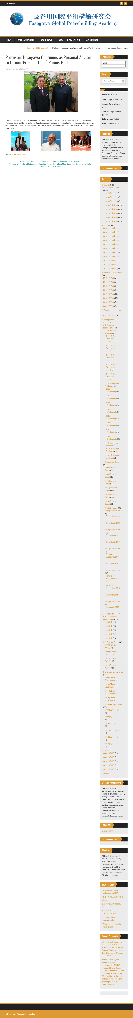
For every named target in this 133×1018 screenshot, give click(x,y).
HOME (9, 39)
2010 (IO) (108, 630)
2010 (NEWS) (109, 761)
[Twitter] (125, 3)
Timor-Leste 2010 (113, 542)
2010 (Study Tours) (112, 529)
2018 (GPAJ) (108, 298)
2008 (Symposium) (112, 709)
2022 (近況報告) (110, 264)
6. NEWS (105, 750)
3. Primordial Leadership (112, 310)
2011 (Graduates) (111, 403)
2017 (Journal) (109, 244)
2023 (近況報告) (110, 268)
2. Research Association (112, 272)
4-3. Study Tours (110, 508)
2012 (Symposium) (112, 737)
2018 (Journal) (109, 248)
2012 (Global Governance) (110, 699)
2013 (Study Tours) (112, 601)
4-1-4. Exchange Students (111, 444)
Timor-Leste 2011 (113, 563)
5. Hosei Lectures (109, 613)
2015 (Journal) (42, 48)
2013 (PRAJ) (108, 278)
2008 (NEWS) (109, 753)
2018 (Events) (110, 197)
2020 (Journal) (109, 256)
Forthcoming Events (27, 39)
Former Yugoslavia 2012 (112, 577)
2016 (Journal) (109, 240)
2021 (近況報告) (110, 260)
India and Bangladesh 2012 (113, 586)
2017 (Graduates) (111, 437)
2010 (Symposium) (112, 723)
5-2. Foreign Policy (111, 642)
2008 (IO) (108, 622)
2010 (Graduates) (111, 397)
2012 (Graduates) (111, 410)
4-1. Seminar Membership (108, 326)
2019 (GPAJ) (108, 302)
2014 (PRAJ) (108, 282)
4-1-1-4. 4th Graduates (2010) (111, 348)
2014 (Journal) (109, 232)
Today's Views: (109, 94)
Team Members (91, 39)
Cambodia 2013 (112, 607)
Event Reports (48, 39)
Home (28, 48)
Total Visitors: (108, 123)
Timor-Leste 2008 (113, 523)
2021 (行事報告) (111, 209)
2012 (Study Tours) (112, 570)
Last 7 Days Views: (110, 99)
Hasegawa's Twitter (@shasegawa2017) (110, 891)
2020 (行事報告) (111, 205)
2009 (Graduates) (111, 390)
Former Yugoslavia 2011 (112, 555)
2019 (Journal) (109, 252)
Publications (73, 39)
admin (14, 69)
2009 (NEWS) (109, 757)
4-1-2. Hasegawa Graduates (112, 384)
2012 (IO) (108, 638)
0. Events (106, 185)
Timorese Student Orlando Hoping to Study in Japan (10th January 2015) (50, 161)
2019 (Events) (110, 201)
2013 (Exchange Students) (112, 456)
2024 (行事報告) (111, 221)
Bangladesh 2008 (113, 516)
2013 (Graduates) (111, 417)
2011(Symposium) (112, 730)
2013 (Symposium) (112, 743)
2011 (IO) (108, 634)
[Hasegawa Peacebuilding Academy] (65, 20)
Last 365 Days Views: (111, 111)
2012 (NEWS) (109, 769)
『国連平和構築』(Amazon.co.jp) (109, 918)
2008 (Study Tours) (112, 510)
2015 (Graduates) (111, 430)
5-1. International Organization (110, 617)
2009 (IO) (108, 626)
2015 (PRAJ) (108, 286)
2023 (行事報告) (111, 217)
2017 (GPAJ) (108, 294)
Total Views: (107, 119)
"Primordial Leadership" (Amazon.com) (111, 925)
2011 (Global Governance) (110, 692)
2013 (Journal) (109, 228)
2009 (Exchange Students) (112, 449)
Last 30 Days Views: (111, 104)
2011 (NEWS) (109, 765)
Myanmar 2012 (112, 594)
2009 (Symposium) (112, 716)
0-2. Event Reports (111, 187)
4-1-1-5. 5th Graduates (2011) (111, 358)
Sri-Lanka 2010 (112, 535)
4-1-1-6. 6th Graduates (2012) (111, 367)
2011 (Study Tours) (112, 548)
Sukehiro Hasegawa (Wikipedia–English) (110, 912)
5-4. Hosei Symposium (112, 704)
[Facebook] (121, 3)
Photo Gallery (108, 315)
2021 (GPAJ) (108, 306)
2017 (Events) (110, 193)
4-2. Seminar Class (111, 462)
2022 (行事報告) (111, 213)
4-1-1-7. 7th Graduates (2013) (111, 377)
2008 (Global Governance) (110, 678)
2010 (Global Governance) (110, 685)
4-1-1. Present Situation (110, 331)
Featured (105, 773)
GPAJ (61, 39)
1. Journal (106, 225)
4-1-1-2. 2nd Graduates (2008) (111, 339)
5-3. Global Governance (113, 672)
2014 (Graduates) (111, 424)
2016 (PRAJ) (108, 290)
